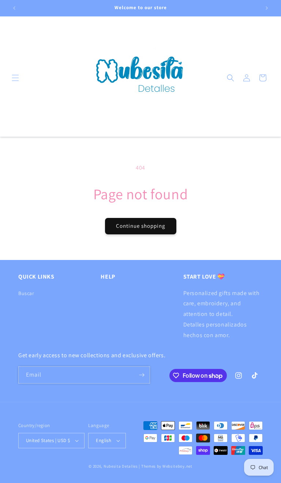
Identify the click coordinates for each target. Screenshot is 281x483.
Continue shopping (140, 225)
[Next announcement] (267, 8)
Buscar (26, 293)
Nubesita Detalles (121, 466)
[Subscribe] (142, 375)
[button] (15, 78)
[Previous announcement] (14, 8)
